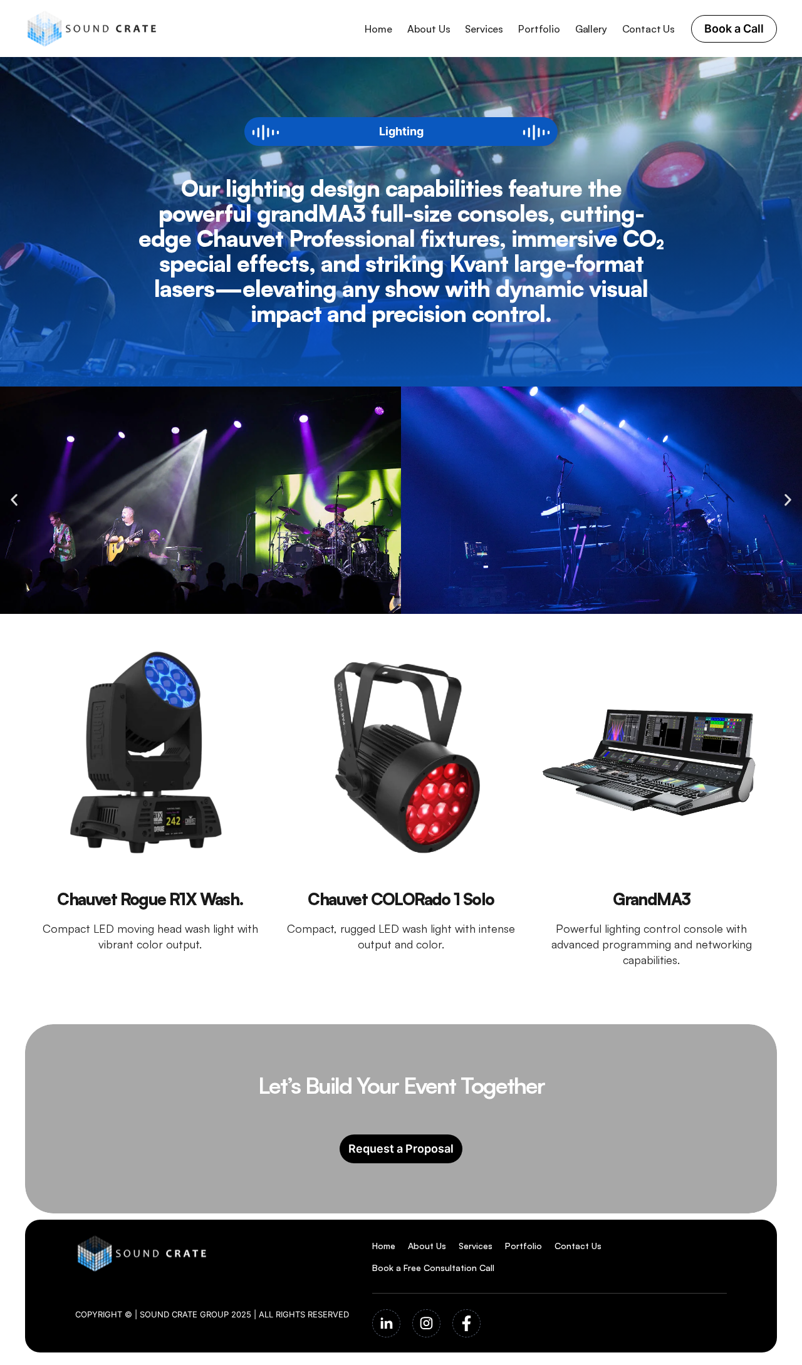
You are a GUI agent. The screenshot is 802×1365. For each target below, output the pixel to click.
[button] (14, 500)
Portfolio (539, 29)
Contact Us (648, 29)
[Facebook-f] (466, 1323)
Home (378, 29)
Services (484, 29)
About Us (428, 29)
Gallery (591, 29)
